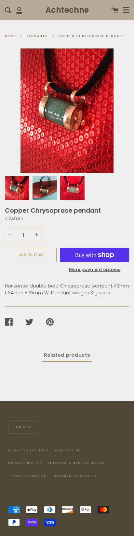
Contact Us (68, 450)
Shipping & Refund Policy (76, 463)
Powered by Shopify (75, 476)
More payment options (94, 269)
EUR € (20, 427)
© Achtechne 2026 (28, 450)
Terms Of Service (27, 476)
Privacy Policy (24, 463)
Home (11, 36)
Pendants (36, 36)
